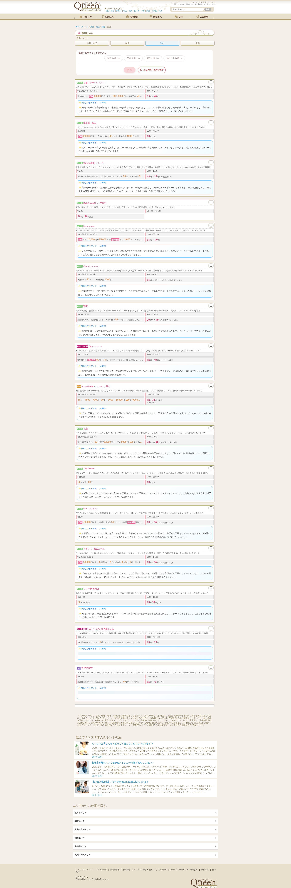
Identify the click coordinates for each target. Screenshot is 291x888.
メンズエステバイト (85, 870)
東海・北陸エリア (82, 830)
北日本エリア (81, 813)
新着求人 (157, 16)
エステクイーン (82, 878)
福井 (127, 43)
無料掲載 (204, 870)
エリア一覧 (102, 870)
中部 (143, 11)
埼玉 (125, 11)
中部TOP (87, 16)
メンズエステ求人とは (143, 870)
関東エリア (80, 822)
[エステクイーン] (88, 10)
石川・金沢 (92, 43)
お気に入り (110, 16)
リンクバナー (161, 870)
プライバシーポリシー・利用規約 (183, 870)
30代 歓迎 (133, 58)
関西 (148, 11)
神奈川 (119, 11)
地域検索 (133, 16)
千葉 (130, 11)
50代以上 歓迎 (174, 58)
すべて (130, 70)
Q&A (180, 16)
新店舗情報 (114, 870)
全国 (107, 11)
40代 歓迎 (153, 58)
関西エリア (80, 839)
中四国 (154, 11)
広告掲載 (203, 16)
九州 (160, 11)
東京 (112, 11)
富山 (162, 43)
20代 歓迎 (113, 58)
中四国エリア (81, 847)
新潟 (198, 43)
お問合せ (126, 870)
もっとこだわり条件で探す (152, 70)
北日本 (136, 11)
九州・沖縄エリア (82, 855)
